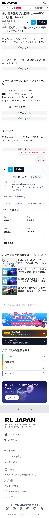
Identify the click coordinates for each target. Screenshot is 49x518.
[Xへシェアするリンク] (27, 22)
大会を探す (9, 451)
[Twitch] (34, 508)
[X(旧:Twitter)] (7, 508)
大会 (16, 8)
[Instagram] (14, 508)
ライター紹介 (10, 462)
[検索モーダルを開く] (44, 2)
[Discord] (21, 508)
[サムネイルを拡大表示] (24, 47)
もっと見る (39, 255)
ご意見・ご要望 (11, 486)
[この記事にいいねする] (38, 159)
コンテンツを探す (13, 456)
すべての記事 (10, 440)
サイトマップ (10, 497)
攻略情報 (39, 8)
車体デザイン (19, 196)
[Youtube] (28, 508)
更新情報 (8, 480)
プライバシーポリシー (15, 491)
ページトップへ (24, 409)
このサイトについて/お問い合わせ (21, 475)
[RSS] (41, 508)
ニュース (28, 8)
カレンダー (9, 445)
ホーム (5, 8)
